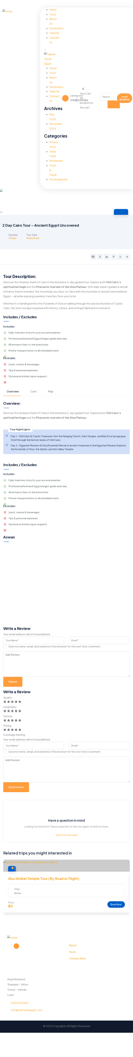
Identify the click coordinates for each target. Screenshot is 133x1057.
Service (7, 716)
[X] (100, 257)
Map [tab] (50, 391)
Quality (7, 697)
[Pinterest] (127, 3)
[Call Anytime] (65, 98)
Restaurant (56, 160)
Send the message (66, 834)
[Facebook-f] (10, 946)
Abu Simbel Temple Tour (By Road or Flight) (43, 878)
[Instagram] (122, 3)
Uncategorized (58, 179)
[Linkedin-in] (22, 946)
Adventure (32, 237)
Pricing (7, 725)
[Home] (7, 11)
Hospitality (9, 707)
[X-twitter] (16, 946)
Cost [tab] (33, 391)
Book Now (116, 904)
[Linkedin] (107, 257)
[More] (127, 257)
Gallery (125, 212)
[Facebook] (111, 3)
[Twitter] (116, 3)
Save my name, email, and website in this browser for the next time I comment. (54, 646)
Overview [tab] (13, 391)
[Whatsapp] (120, 257)
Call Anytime (76, 95)
